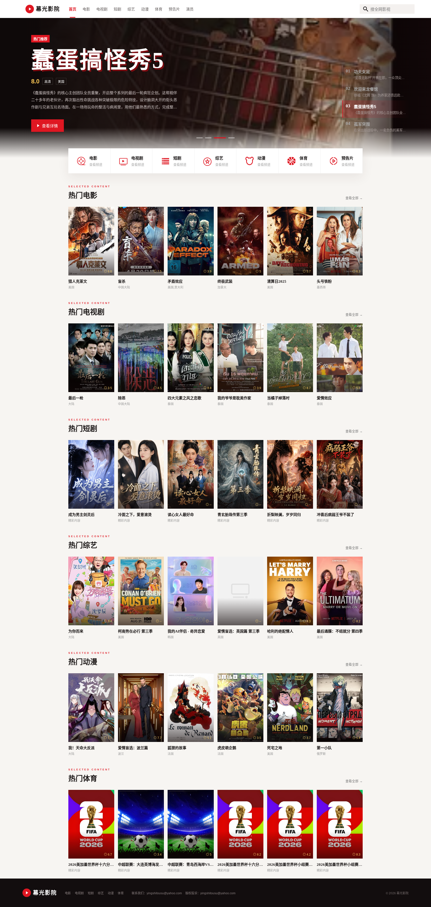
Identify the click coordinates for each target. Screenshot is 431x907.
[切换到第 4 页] (229, 137)
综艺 (131, 9)
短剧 (117, 9)
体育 (158, 9)
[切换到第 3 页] (217, 137)
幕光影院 (48, 9)
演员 (190, 9)
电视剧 (102, 9)
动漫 (145, 9)
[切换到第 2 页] (208, 137)
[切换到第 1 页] (200, 137)
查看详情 (50, 122)
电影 (86, 9)
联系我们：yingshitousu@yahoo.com (157, 893)
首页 (72, 9)
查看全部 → (354, 198)
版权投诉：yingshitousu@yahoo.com (210, 893)
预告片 (174, 9)
